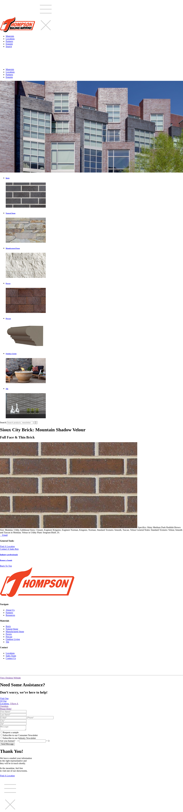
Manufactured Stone (15, 631)
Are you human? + (9, 741)
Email (4, 535)
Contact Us (11, 658)
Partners (9, 41)
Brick (8, 626)
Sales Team (11, 656)
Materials (10, 36)
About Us (10, 610)
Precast (9, 636)
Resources (10, 615)
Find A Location (7, 546)
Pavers (9, 634)
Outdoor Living (13, 639)
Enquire (9, 44)
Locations (10, 39)
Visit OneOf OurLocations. (4, 701)
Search (9, 46)
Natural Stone (12, 629)
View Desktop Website (10, 678)
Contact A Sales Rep (9, 549)
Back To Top (6, 566)
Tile (7, 642)
